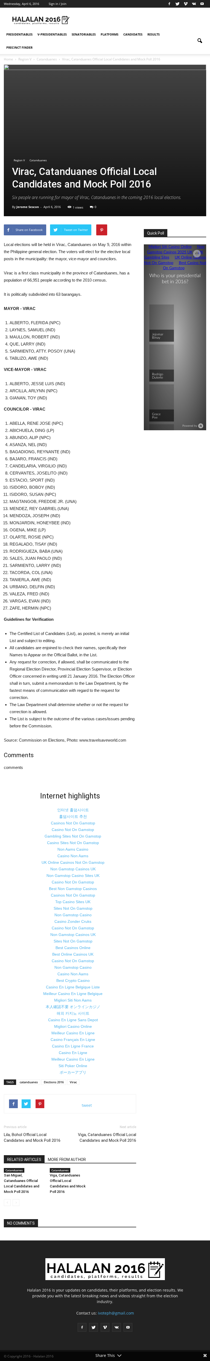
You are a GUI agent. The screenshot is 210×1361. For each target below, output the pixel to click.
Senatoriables (84, 34)
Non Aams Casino (72, 849)
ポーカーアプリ (73, 1072)
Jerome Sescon (27, 207)
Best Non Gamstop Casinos (73, 888)
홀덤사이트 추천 (73, 816)
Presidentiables (19, 34)
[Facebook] (169, 4)
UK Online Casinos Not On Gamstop (73, 862)
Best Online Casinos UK (73, 954)
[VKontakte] (194, 4)
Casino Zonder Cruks (72, 921)
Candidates (132, 34)
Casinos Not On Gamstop (73, 823)
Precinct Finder (19, 47)
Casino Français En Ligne (73, 1039)
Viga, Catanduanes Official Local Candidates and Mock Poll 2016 (107, 1137)
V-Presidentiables (52, 34)
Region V (19, 160)
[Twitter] (177, 4)
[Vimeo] (186, 4)
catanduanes (29, 1082)
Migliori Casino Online (73, 1026)
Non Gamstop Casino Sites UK (73, 875)
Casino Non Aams (72, 856)
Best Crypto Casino (73, 980)
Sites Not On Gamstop (73, 908)
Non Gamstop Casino (73, 915)
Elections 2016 (54, 1082)
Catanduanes (38, 160)
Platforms (109, 34)
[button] (199, 41)
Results (153, 34)
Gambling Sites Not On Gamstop (73, 836)
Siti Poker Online (73, 1066)
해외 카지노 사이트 (73, 1013)
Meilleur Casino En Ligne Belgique (73, 993)
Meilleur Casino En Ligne (73, 1033)
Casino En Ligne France (73, 1046)
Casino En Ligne (73, 1052)
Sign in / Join (57, 4)
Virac (73, 1082)
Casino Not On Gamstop (73, 829)
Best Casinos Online (73, 948)
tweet (87, 1105)
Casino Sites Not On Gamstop (73, 843)
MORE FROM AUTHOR (67, 1159)
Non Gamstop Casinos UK (73, 869)
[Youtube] (202, 4)
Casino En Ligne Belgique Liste (73, 987)
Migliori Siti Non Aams (73, 1000)
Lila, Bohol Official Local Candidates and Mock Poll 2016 (32, 1137)
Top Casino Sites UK (73, 902)
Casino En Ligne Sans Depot (73, 1020)
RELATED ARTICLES (24, 1159)
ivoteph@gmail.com (116, 1313)
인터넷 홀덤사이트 (73, 810)
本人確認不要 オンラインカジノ (73, 1007)
